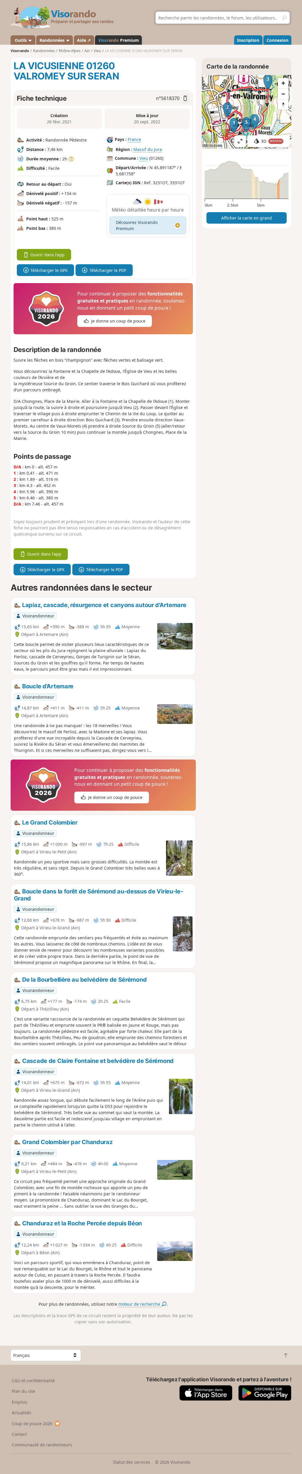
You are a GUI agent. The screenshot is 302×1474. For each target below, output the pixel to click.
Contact (19, 1434)
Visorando (20, 50)
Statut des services (131, 1462)
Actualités (21, 1412)
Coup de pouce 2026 (32, 1423)
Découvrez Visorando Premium (136, 225)
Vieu (143, 158)
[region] (246, 112)
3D (271, 141)
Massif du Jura (147, 149)
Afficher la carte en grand (246, 218)
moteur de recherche (139, 1304)
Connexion (277, 40)
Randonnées (53, 40)
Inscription (248, 40)
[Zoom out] (283, 94)
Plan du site (23, 1391)
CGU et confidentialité (33, 1380)
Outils (21, 40)
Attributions (212, 145)
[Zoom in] (283, 83)
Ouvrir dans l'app (47, 254)
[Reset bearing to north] (283, 104)
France (134, 139)
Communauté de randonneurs (42, 1445)
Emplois (19, 1402)
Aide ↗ (84, 40)
